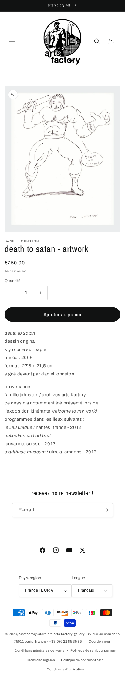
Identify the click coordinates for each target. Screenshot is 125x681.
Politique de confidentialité (82, 660)
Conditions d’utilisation (65, 669)
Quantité (12, 281)
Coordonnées (100, 641)
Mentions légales (41, 660)
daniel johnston (22, 241)
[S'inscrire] (106, 510)
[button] (12, 41)
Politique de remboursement (93, 650)
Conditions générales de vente (39, 650)
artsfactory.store (33, 634)
